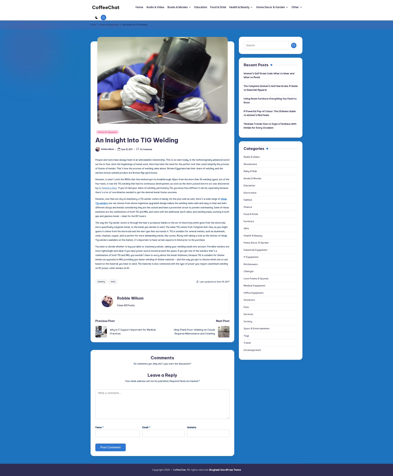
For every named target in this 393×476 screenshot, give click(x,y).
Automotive (250, 163)
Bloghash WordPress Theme (225, 469)
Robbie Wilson (130, 298)
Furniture (249, 221)
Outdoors (249, 299)
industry (101, 281)
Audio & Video (252, 156)
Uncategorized (252, 349)
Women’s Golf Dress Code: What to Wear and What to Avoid (269, 75)
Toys (246, 335)
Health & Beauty (253, 235)
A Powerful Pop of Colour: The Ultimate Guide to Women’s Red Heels (270, 113)
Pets (246, 306)
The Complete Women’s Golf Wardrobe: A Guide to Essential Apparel (271, 87)
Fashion (248, 199)
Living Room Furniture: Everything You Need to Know (270, 100)
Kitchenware (251, 264)
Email (146, 427)
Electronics (250, 192)
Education (249, 185)
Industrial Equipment (107, 132)
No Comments (146, 149)
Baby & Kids (250, 171)
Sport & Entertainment (257, 328)
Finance (248, 206)
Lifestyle (248, 271)
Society (248, 321)
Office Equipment (254, 292)
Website (191, 427)
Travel (247, 342)
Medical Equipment (254, 285)
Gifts (246, 228)
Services (248, 314)
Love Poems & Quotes (256, 278)
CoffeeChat (105, 7)
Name (99, 427)
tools (113, 281)
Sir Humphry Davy (108, 187)
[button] (126, 305)
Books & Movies (252, 178)
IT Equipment (251, 256)
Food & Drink (251, 214)
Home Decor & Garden (256, 242)
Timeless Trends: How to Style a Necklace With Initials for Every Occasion (270, 125)
